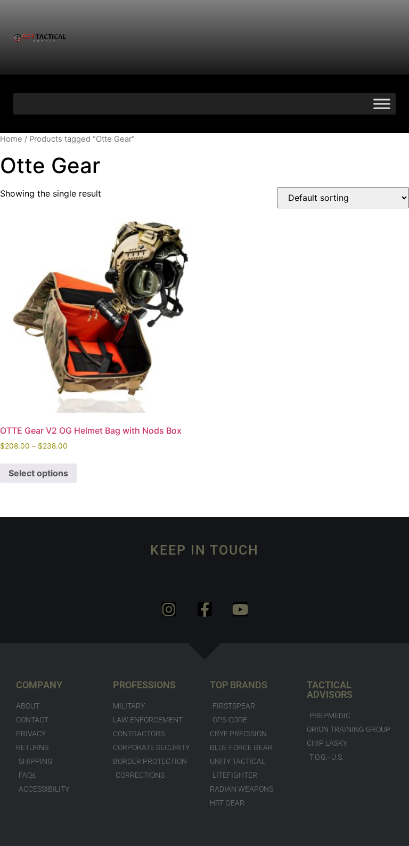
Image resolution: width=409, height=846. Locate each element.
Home (11, 139)
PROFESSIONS (144, 684)
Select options (38, 473)
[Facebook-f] (205, 609)
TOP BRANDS (238, 684)
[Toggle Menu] (381, 104)
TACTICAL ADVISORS (330, 689)
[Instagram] (169, 609)
